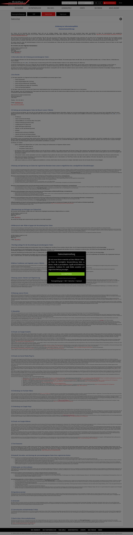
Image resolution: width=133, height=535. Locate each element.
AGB (66, 281)
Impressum (79, 281)
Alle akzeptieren (66, 274)
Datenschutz (71, 281)
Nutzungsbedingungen (57, 281)
